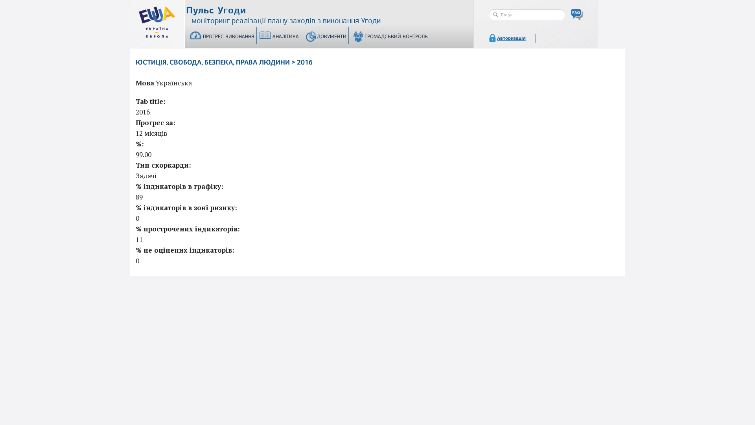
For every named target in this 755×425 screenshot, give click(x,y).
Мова (145, 82)
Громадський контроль (396, 36)
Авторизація (511, 38)
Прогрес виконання (228, 36)
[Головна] (157, 20)
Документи (331, 36)
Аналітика (286, 36)
